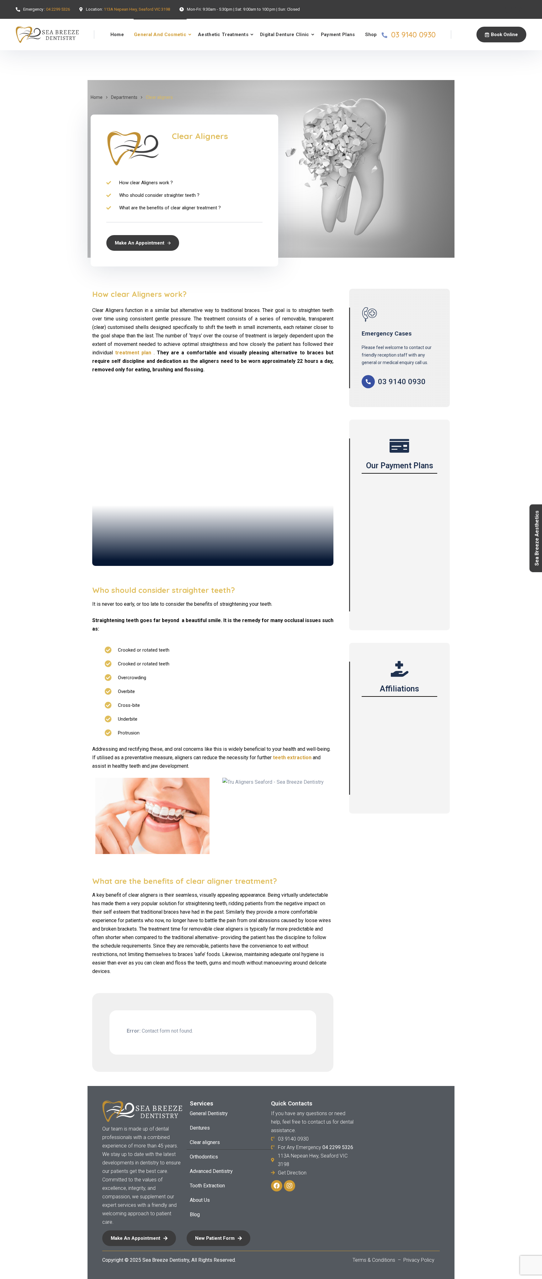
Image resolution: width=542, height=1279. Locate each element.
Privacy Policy (418, 1260)
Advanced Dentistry (211, 1171)
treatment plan (133, 353)
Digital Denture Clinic (284, 34)
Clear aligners (205, 1142)
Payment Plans (338, 34)
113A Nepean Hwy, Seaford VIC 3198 (137, 9)
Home (117, 34)
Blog (195, 1214)
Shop (371, 34)
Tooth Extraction (207, 1186)
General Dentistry (209, 1113)
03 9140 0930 (413, 34)
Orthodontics (204, 1157)
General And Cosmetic (160, 34)
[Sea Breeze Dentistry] (47, 34)
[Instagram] (518, 9)
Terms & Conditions (374, 1260)
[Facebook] (508, 9)
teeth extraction (292, 757)
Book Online (504, 34)
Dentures (200, 1128)
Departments (124, 97)
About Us (200, 1200)
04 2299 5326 (58, 9)
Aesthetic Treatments (223, 34)
